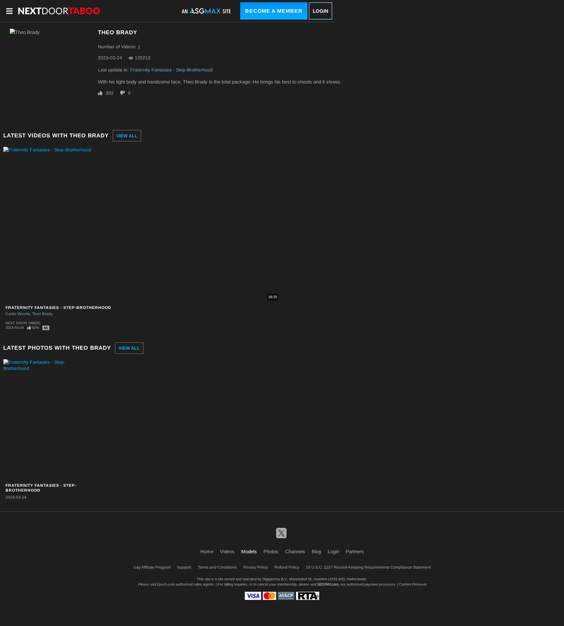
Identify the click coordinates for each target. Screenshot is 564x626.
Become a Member (274, 11)
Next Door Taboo (23, 323)
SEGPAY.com (327, 584)
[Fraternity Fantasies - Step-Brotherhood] (43, 420)
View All (127, 135)
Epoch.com (166, 584)
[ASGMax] (59, 11)
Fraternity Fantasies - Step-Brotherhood (171, 69)
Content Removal (412, 584)
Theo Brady (42, 314)
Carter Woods (18, 314)
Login (320, 11)
